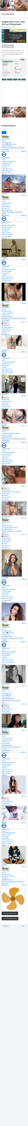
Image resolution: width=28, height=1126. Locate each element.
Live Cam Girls (7, 14)
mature (23, 79)
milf (19, 79)
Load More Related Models (10, 918)
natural (4, 79)
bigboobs (9, 79)
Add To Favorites (8, 61)
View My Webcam (7, 46)
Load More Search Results (10, 913)
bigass (15, 79)
